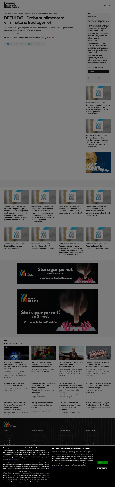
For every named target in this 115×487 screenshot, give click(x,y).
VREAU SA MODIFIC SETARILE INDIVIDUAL (102, 468)
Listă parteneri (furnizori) (59, 468)
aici (45, 473)
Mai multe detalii (13, 459)
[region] (57, 466)
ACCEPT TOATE (103, 462)
